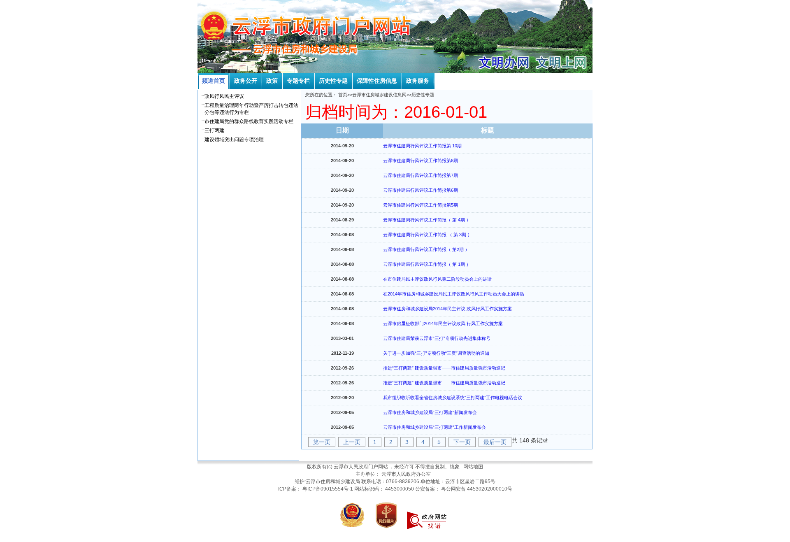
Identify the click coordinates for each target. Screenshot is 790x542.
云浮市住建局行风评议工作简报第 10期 (422, 145)
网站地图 (473, 467)
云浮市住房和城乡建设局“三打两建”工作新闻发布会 (434, 427)
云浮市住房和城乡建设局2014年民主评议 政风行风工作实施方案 (447, 308)
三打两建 (214, 130)
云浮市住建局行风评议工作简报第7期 (420, 175)
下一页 (462, 442)
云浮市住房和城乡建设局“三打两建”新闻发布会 (430, 412)
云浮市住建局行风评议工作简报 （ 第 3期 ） (427, 234)
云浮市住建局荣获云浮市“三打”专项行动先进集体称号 (436, 338)
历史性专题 (422, 94)
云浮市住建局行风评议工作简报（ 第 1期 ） (427, 264)
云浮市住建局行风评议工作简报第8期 (420, 160)
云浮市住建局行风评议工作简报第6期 (420, 190)
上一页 (351, 442)
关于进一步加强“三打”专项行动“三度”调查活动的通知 (436, 353)
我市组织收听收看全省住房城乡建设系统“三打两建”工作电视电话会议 (452, 397)
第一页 (321, 442)
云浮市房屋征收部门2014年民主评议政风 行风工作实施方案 (443, 323)
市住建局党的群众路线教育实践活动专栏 (248, 121)
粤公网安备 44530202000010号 (476, 489)
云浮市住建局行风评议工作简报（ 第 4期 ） (427, 219)
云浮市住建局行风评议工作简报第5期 (420, 204)
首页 (342, 94)
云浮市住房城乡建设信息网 (379, 94)
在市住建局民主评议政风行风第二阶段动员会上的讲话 (437, 279)
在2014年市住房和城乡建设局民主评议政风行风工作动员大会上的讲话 (453, 293)
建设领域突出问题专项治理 (234, 139)
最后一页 (495, 442)
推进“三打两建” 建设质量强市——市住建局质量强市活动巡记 (444, 367)
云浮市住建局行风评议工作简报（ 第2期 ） (426, 249)
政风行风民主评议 (224, 96)
